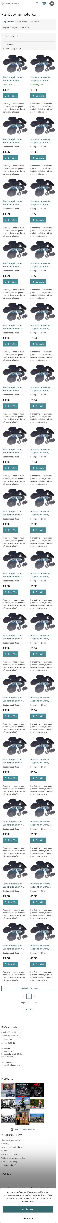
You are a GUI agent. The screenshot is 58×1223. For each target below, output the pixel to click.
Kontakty (5, 1143)
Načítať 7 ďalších (29, 988)
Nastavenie (28, 1218)
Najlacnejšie (22, 21)
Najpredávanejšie (10, 27)
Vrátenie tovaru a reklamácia (13, 1158)
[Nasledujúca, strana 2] (29, 996)
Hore (30, 1009)
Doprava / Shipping (9, 1161)
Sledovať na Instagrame (25, 1129)
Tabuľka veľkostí (8, 1165)
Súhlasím (30, 1209)
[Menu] (51, 3)
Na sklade (12, 36)
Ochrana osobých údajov (11, 1147)
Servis (4, 1150)
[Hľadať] (37, 3)
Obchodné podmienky (10, 1140)
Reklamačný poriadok (10, 1154)
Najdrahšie (34, 21)
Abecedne (24, 27)
